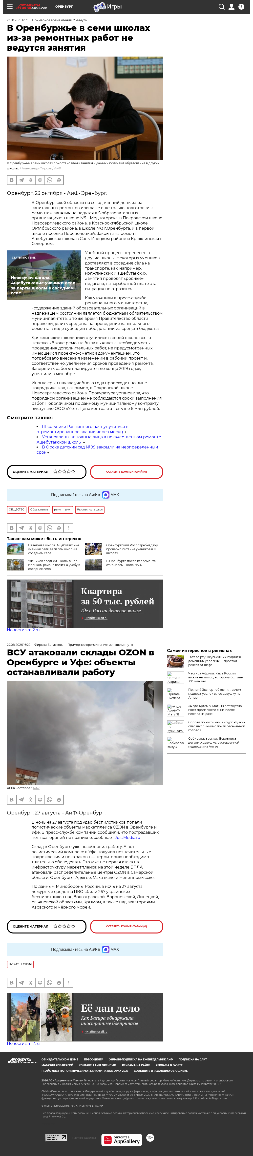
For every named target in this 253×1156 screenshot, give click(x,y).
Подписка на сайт (193, 1059)
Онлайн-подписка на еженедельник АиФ (141, 1059)
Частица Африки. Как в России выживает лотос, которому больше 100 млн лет (215, 677)
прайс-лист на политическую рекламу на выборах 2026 (85, 1071)
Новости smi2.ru (23, 630)
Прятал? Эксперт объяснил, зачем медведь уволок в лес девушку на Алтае (214, 693)
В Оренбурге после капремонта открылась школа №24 (131, 563)
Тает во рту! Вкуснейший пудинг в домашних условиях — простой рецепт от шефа (214, 661)
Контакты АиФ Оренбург (97, 1065)
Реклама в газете (169, 1065)
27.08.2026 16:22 (18, 645)
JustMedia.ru (127, 837)
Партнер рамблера (84, 1137)
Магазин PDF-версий (57, 1065)
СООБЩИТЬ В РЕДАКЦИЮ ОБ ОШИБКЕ (161, 1071)
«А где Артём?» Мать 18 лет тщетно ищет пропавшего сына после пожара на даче (215, 710)
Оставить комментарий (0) (126, 471)
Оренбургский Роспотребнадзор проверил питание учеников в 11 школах (132, 549)
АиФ (57, 168)
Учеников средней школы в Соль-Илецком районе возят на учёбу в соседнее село (54, 565)
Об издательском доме (60, 1059)
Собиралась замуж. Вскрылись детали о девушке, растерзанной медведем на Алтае (213, 742)
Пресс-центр (93, 1059)
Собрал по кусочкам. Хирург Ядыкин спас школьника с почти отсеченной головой (217, 726)
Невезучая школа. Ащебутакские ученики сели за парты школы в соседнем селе (53, 549)
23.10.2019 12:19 (17, 20)
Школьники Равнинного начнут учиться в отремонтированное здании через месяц (82, 429)
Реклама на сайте (136, 1065)
